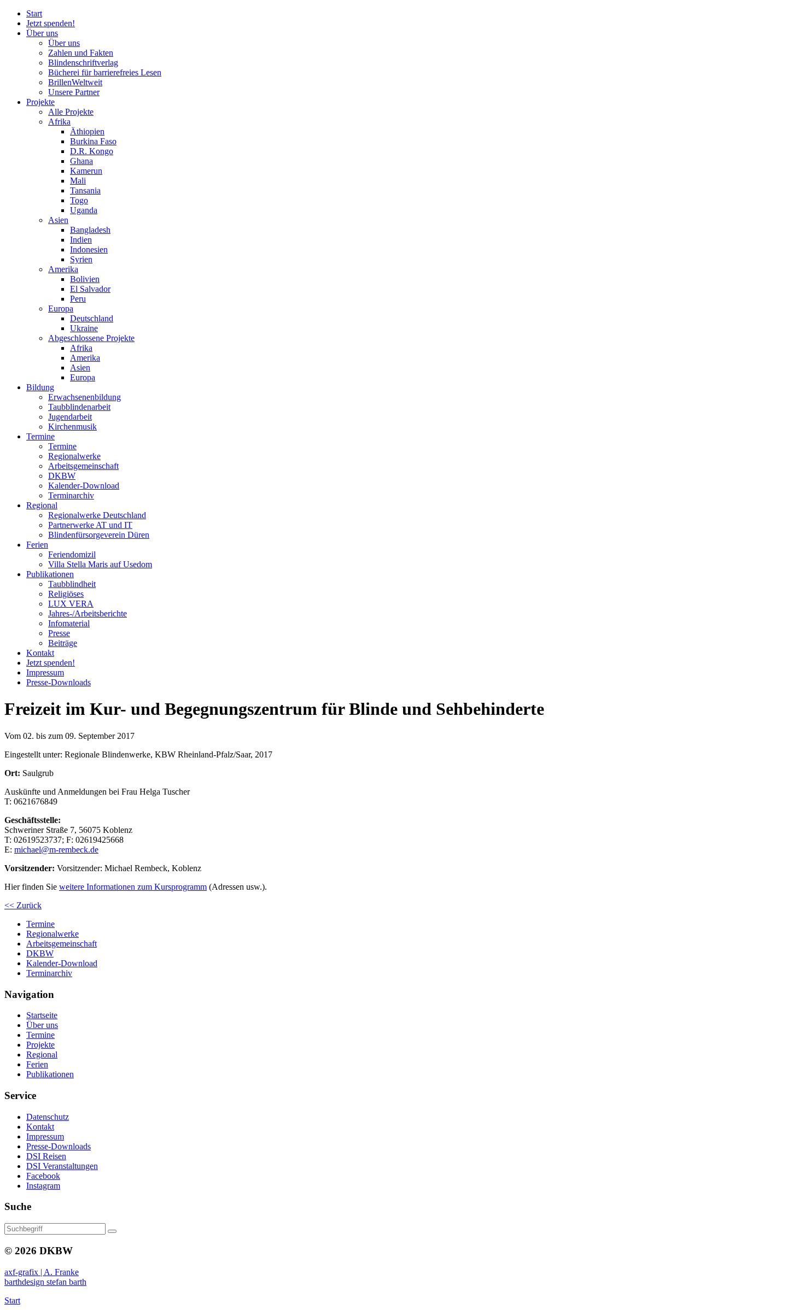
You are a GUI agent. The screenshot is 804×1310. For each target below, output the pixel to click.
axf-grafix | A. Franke (41, 1272)
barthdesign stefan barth (45, 1281)
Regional (41, 1054)
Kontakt (40, 1126)
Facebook (43, 1175)
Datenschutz (47, 1116)
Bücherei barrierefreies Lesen (104, 72)
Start (12, 1300)
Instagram (43, 1185)
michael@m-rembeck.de (56, 849)
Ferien (37, 1064)
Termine (40, 1034)
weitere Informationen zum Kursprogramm (133, 886)
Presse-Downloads (58, 1146)
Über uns (42, 1025)
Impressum (45, 1136)
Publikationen (50, 1074)
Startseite (41, 1015)
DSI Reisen (46, 1156)
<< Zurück (23, 905)
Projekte (40, 1044)
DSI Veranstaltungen (62, 1166)
